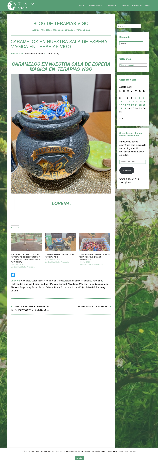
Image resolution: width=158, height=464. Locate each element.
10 (120, 101)
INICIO (82, 5)
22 (140, 104)
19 (128, 104)
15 (140, 101)
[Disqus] (61, 349)
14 (136, 101)
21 (136, 104)
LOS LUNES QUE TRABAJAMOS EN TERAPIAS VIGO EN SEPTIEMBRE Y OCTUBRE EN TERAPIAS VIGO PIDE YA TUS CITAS (25, 258)
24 (120, 108)
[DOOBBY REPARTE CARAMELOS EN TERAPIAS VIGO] (60, 242)
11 (124, 101)
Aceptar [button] (79, 458)
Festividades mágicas (21, 283)
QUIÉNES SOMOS (95, 5)
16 (144, 101)
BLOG (147, 5)
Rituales (15, 287)
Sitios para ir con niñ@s (72, 287)
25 (124, 108)
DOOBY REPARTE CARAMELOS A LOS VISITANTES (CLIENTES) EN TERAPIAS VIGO (94, 257)
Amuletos (25, 280)
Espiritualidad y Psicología (78, 280)
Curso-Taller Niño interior (43, 280)
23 (144, 104)
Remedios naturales (98, 283)
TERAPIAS (110, 5)
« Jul (121, 118)
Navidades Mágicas (77, 283)
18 (124, 104)
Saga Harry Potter (29, 287)
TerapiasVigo (53, 53)
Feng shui (97, 280)
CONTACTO (137, 5)
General (63, 283)
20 (132, 104)
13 (132, 101)
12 (128, 101)
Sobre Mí (90, 287)
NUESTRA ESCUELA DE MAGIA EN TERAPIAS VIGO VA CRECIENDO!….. (30, 308)
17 (120, 104)
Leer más (132, 451)
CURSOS (123, 5)
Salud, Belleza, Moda (49, 287)
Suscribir (126, 170)
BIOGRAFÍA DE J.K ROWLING (93, 306)
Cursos (60, 280)
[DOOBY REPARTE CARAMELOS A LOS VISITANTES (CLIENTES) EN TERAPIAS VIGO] (94, 242)
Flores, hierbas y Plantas (45, 283)
